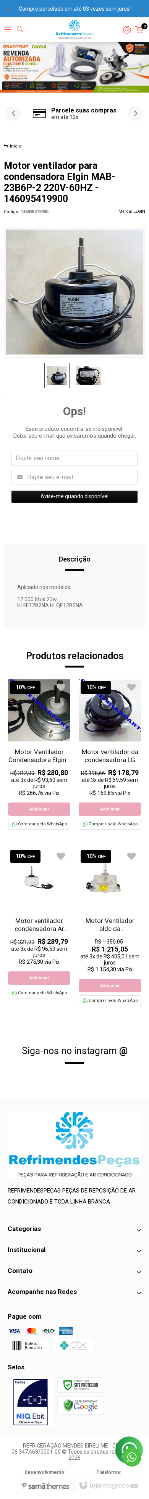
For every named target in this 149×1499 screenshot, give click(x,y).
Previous (7, 67)
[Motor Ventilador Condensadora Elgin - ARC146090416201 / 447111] (39, 754)
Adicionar (39, 809)
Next (141, 67)
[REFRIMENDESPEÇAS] (74, 29)
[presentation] (7, 8)
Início (15, 146)
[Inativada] (30, 1402)
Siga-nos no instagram (75, 1050)
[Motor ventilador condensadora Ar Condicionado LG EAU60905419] (39, 923)
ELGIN (139, 211)
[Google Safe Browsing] (80, 1405)
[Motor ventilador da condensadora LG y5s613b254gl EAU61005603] (110, 754)
